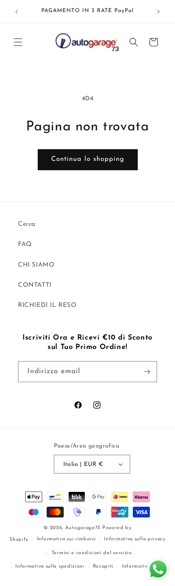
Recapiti (103, 566)
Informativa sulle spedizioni (49, 566)
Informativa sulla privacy (135, 539)
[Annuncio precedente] (16, 12)
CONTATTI (35, 285)
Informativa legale (145, 566)
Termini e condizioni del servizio (92, 553)
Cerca (26, 224)
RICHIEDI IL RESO (47, 305)
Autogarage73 (83, 528)
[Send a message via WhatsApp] (158, 569)
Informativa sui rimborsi (66, 539)
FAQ (25, 244)
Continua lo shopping (87, 159)
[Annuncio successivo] (158, 12)
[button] (18, 42)
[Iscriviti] (147, 371)
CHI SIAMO (36, 265)
